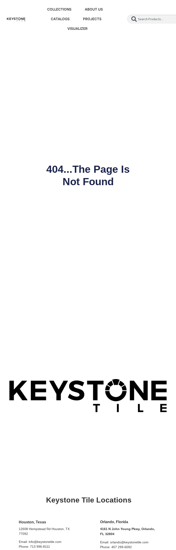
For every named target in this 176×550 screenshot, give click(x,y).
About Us (94, 9)
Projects (92, 19)
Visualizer (77, 28)
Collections (59, 9)
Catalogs (60, 19)
